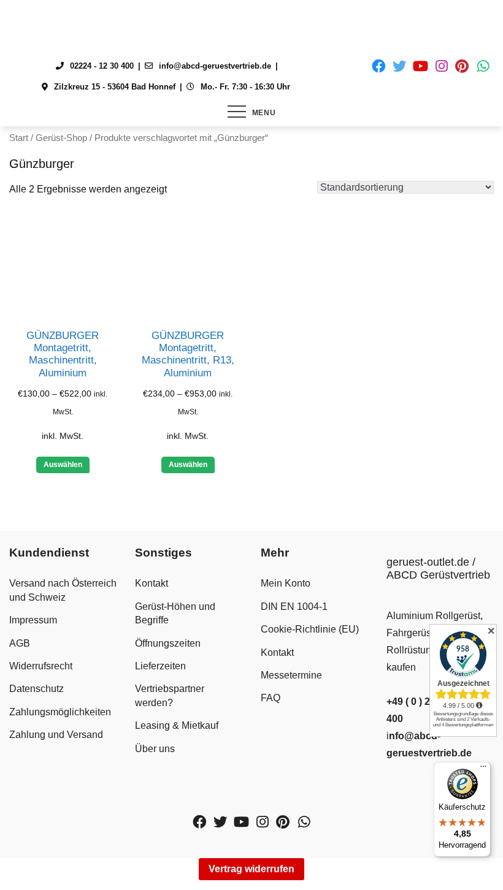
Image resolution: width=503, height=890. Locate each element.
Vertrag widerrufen (251, 869)
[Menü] (483, 769)
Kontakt (151, 583)
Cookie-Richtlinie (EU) (310, 629)
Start (18, 138)
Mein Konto (285, 583)
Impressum (33, 620)
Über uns (155, 749)
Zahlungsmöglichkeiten (60, 712)
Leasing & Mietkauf (176, 725)
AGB (19, 643)
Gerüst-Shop (61, 138)
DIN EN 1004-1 (294, 606)
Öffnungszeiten (168, 643)
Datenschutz (36, 688)
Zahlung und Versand (56, 734)
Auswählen (63, 464)
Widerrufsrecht (40, 666)
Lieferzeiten (160, 666)
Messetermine (291, 675)
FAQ (270, 698)
